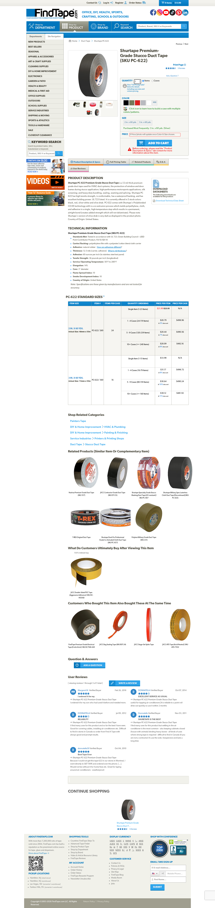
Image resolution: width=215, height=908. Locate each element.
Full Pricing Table (118, 162)
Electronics (35, 76)
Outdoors (34, 101)
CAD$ (118, 841)
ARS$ (141, 841)
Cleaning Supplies (38, 67)
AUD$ (112, 844)
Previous (179, 44)
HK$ (125, 847)
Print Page (178, 65)
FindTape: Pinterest (179, 12)
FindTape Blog (117, 875)
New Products (36, 42)
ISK (120, 847)
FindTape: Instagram (159, 12)
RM (140, 847)
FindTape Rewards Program (82, 876)
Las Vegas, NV (36, 884)
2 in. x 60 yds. (130, 122)
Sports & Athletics (38, 121)
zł (127, 850)
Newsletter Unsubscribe (81, 879)
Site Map (115, 872)
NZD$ (118, 850)
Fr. (121, 844)
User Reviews (79, 169)
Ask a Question (172, 76)
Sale (30, 130)
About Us (115, 881)
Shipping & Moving (38, 116)
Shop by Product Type (80, 847)
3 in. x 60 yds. (145, 122)
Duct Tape (85, 41)
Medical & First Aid (38, 91)
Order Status (76, 873)
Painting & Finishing (116, 432)
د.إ (136, 841)
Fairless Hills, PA (37, 887)
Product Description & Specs (86, 162)
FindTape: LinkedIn (185, 12)
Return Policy (89, 902)
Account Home (77, 867)
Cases (157, 81)
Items (147, 81)
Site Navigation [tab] (54, 36)
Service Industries (80, 438)
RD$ (141, 844)
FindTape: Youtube (166, 12)
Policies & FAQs (117, 866)
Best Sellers (35, 47)
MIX (154, 102)
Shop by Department (79, 850)
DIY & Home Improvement (85, 426)
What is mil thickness (117, 251)
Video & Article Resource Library (84, 855)
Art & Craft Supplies (39, 62)
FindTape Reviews (78, 858)
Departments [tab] (36, 36)
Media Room (116, 878)
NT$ (115, 853)
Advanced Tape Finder (80, 844)
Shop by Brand (77, 853)
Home (74, 41)
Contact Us (116, 863)
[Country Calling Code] (154, 873)
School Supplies (37, 106)
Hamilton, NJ (35, 878)
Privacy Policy (103, 902)
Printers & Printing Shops (109, 438)
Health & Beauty (37, 86)
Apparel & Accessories (41, 57)
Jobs (113, 884)
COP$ (132, 844)
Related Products (142, 162)
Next (186, 44)
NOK (112, 850)
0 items (172, 3)
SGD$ (138, 850)
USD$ (112, 841)
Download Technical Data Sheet (170, 201)
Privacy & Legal (117, 869)
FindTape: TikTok (172, 12)
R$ (117, 844)
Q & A (162, 162)
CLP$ (126, 844)
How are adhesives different (109, 247)
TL (111, 853)
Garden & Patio (37, 81)
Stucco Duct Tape (95, 444)
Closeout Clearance (40, 135)
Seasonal (33, 52)
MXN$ (128, 841)
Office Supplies (36, 96)
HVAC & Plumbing (114, 426)
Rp (111, 847)
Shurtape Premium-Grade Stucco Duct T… (128, 826)
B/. (123, 850)
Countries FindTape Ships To (82, 841)
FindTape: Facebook (153, 12)
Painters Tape (78, 420)
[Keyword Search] (59, 153)
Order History (76, 870)
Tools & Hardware (38, 125)
